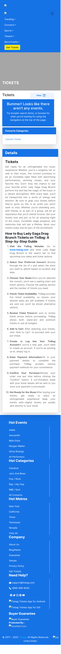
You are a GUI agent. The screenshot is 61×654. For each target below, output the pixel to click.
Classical (13, 468)
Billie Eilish (14, 440)
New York (14, 506)
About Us (14, 544)
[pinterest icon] (20, 594)
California (14, 511)
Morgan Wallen (17, 446)
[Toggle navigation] (52, 13)
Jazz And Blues (17, 473)
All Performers (16, 456)
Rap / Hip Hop (16, 484)
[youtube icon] (23, 594)
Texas (12, 517)
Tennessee (14, 522)
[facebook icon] (11, 594)
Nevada (13, 527)
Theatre (8, 36)
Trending (9, 19)
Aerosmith (14, 435)
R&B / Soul (14, 489)
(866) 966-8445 (20, 588)
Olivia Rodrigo (16, 451)
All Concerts (15, 495)
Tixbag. (23, 637)
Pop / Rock (15, 478)
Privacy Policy (16, 566)
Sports (8, 30)
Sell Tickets (12, 47)
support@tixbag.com (23, 582)
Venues (13, 560)
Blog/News (15, 549)
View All (13, 533)
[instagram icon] (17, 594)
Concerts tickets (13, 139)
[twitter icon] (14, 594)
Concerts (9, 24)
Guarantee (14, 555)
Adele (12, 430)
